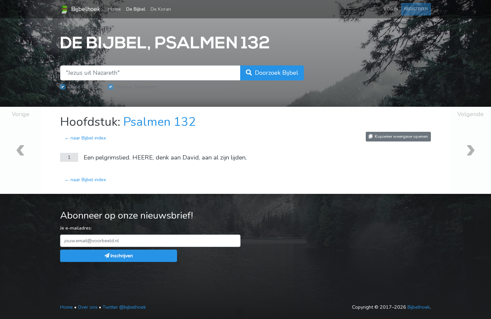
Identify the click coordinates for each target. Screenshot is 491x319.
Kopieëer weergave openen (401, 136)
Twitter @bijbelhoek (124, 307)
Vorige (20, 114)
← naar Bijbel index (85, 137)
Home (116, 8)
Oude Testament (86, 86)
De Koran (161, 9)
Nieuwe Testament (136, 86)
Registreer (416, 9)
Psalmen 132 (159, 122)
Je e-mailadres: (76, 228)
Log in (391, 9)
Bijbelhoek (84, 9)
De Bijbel (135, 9)
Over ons (88, 307)
